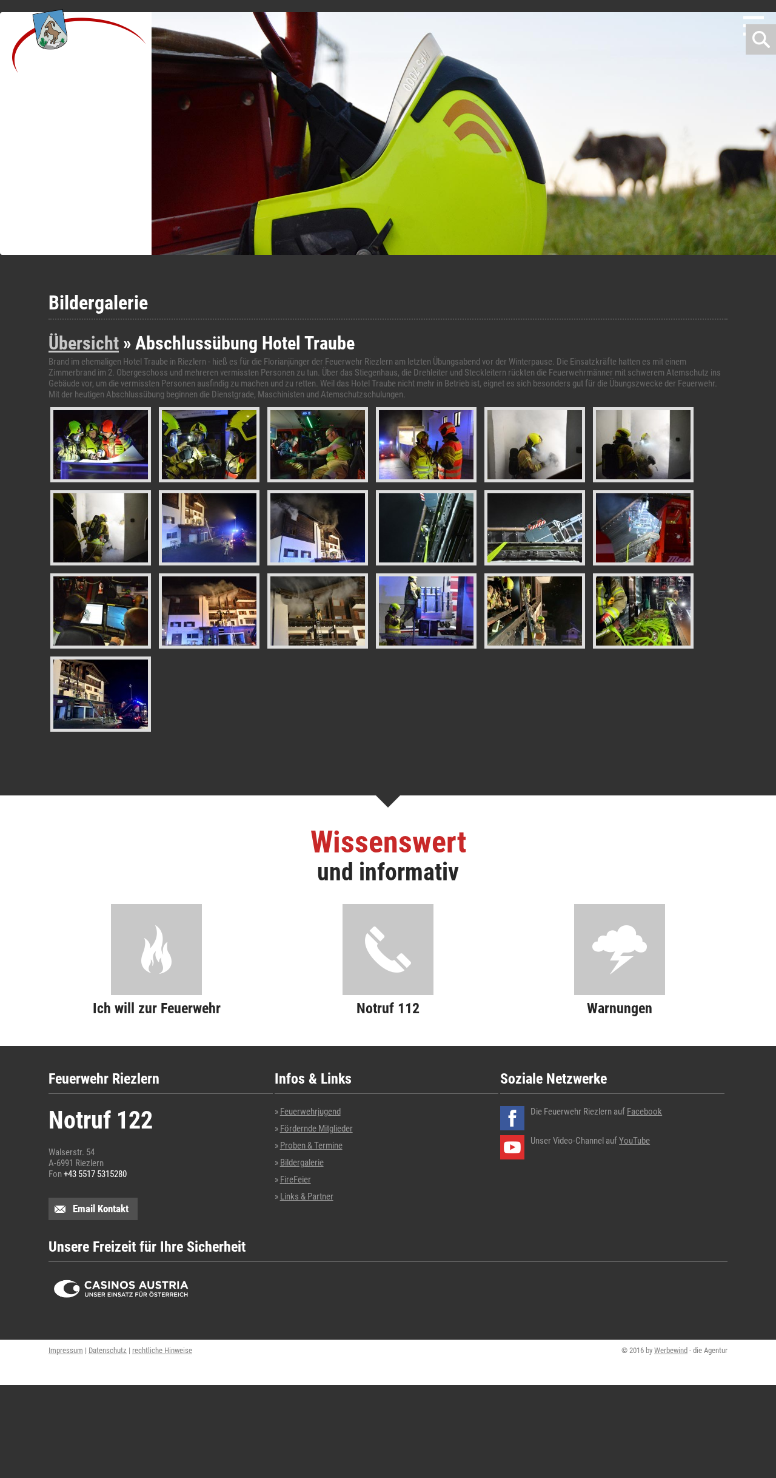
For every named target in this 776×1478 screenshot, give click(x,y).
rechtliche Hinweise (162, 1350)
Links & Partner (306, 1196)
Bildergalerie (302, 1162)
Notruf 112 (388, 1008)
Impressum (65, 1350)
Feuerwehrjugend (310, 1111)
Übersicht (83, 343)
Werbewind (670, 1350)
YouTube (634, 1140)
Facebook (644, 1111)
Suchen (761, 39)
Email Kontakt (101, 1209)
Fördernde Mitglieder (316, 1128)
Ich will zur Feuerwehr (157, 1008)
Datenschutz (108, 1350)
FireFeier (295, 1179)
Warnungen (619, 1008)
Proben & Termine (311, 1145)
